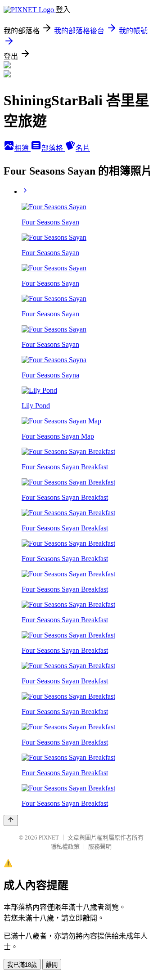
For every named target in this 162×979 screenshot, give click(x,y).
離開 (52, 964)
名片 (83, 148)
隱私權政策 (65, 846)
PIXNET (49, 837)
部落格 (53, 148)
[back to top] (11, 820)
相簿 (22, 148)
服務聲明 (100, 846)
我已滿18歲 (22, 964)
